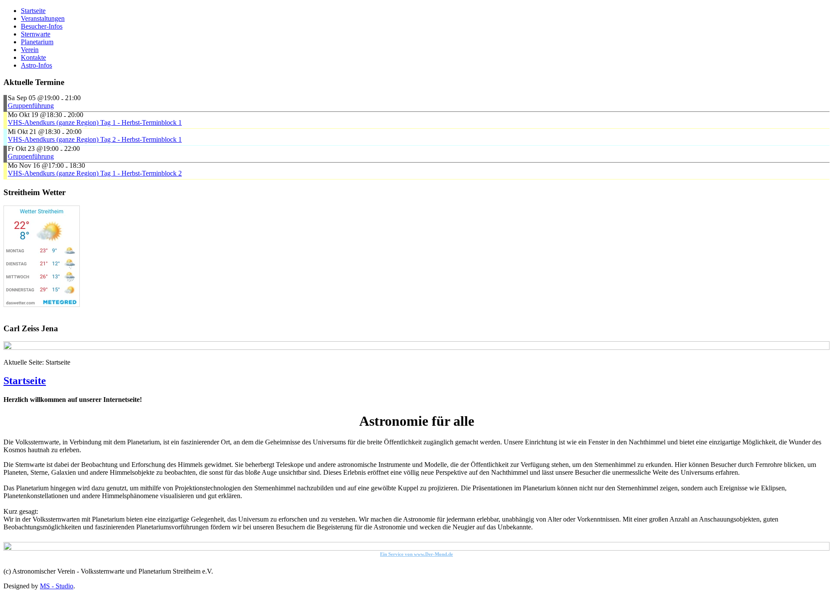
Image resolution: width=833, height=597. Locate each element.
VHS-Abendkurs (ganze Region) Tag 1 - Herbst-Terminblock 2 (95, 173)
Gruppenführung (31, 105)
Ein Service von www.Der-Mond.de (416, 554)
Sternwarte (35, 34)
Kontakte (33, 57)
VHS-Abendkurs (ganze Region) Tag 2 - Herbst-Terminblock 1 (95, 139)
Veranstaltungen (43, 18)
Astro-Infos (36, 65)
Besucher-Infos (41, 26)
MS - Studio (56, 586)
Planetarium (37, 42)
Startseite (33, 10)
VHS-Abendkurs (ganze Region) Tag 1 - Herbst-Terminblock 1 (95, 122)
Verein (30, 49)
